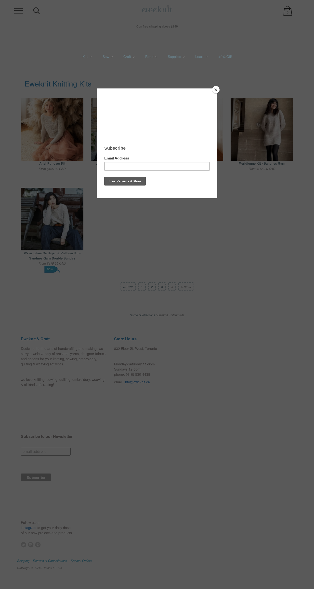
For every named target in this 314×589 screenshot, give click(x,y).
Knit (85, 56)
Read (150, 56)
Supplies (175, 56)
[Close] (216, 89)
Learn (200, 56)
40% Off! (225, 56)
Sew (106, 56)
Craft (127, 56)
